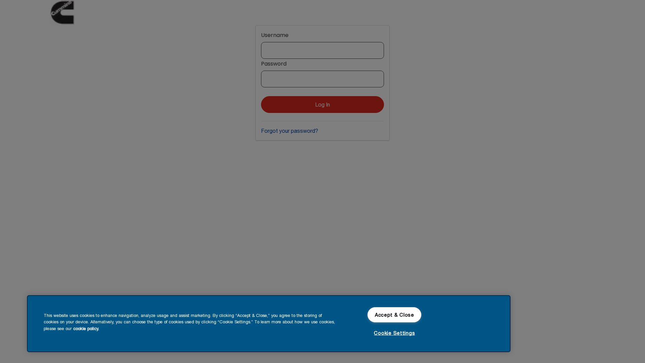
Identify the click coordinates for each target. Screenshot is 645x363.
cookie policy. (86, 328)
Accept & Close (394, 315)
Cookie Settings (394, 333)
